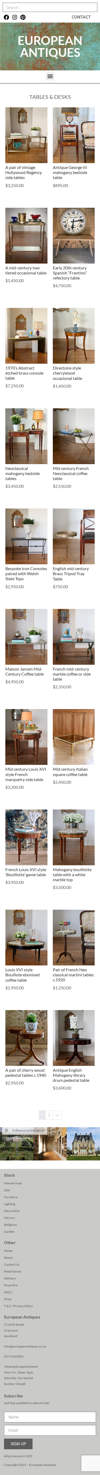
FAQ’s (8, 1292)
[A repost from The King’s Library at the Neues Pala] (50, 1143)
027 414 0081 (14, 1356)
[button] (50, 76)
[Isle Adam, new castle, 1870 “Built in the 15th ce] (83, 1143)
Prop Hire (11, 1285)
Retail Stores (12, 1271)
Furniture (11, 1197)
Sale (7, 1190)
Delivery (10, 1278)
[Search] (92, 7)
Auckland (10, 1336)
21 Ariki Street (14, 1324)
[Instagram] (14, 17)
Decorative (11, 1211)
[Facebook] (6, 17)
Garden (9, 1232)
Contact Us (11, 1264)
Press (7, 1299)
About (8, 1258)
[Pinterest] (23, 17)
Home (8, 1251)
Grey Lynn (11, 1330)
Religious (10, 1225)
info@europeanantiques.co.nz (25, 1346)
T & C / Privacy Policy (18, 1306)
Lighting (9, 1204)
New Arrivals (13, 1183)
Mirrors (9, 1218)
